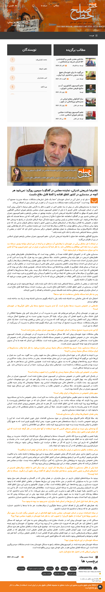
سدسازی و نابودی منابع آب (36, 568)
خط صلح (73, 568)
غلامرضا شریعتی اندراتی (75, 573)
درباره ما (44, 5)
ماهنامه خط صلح (59, 573)
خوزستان (64, 568)
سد (57, 568)
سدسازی (50, 568)
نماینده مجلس (46, 573)
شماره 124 (21, 568)
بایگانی (56, 5)
